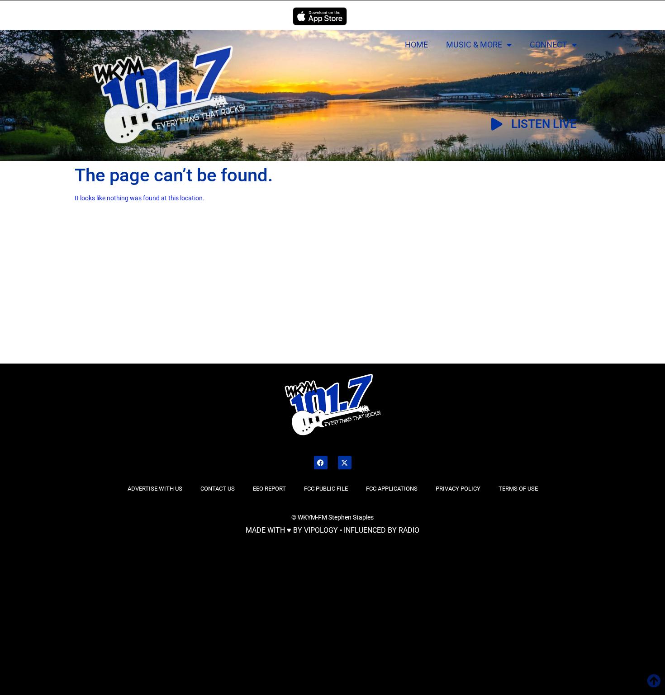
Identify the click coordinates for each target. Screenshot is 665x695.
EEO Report (269, 488)
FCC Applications (392, 488)
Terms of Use (518, 488)
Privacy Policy (458, 488)
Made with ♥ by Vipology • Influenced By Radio (332, 530)
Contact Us (217, 488)
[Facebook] (321, 462)
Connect (548, 44)
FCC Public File (326, 488)
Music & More (474, 44)
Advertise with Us (155, 488)
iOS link (320, 16)
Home (416, 44)
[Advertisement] (114, 295)
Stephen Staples (351, 517)
